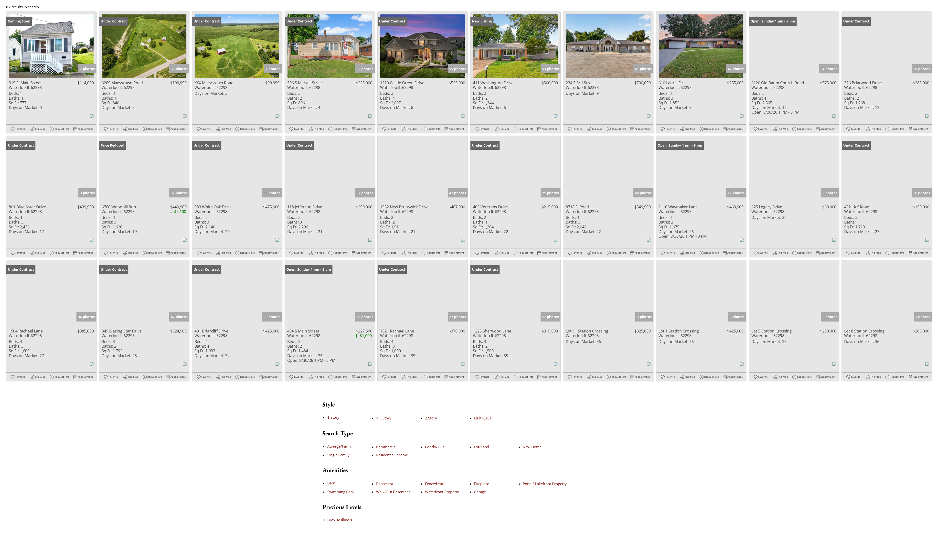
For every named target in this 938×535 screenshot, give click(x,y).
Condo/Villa (435, 446)
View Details (51, 46)
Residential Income (392, 454)
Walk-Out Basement (393, 491)
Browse (339, 519)
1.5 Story (383, 418)
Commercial (386, 446)
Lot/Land (481, 446)
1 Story (333, 417)
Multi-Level (483, 418)
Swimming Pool (340, 491)
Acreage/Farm (339, 446)
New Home (532, 446)
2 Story (431, 418)
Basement (384, 483)
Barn (331, 483)
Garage (480, 491)
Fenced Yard (435, 483)
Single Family (338, 454)
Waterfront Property (442, 491)
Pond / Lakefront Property (545, 483)
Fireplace (481, 483)
